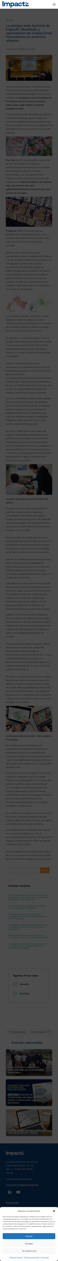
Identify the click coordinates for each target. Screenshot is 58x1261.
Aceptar (29, 1236)
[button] (54, 1210)
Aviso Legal (45, 1257)
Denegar (29, 1243)
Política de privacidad (31, 1257)
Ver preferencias (29, 1250)
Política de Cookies (16, 1257)
